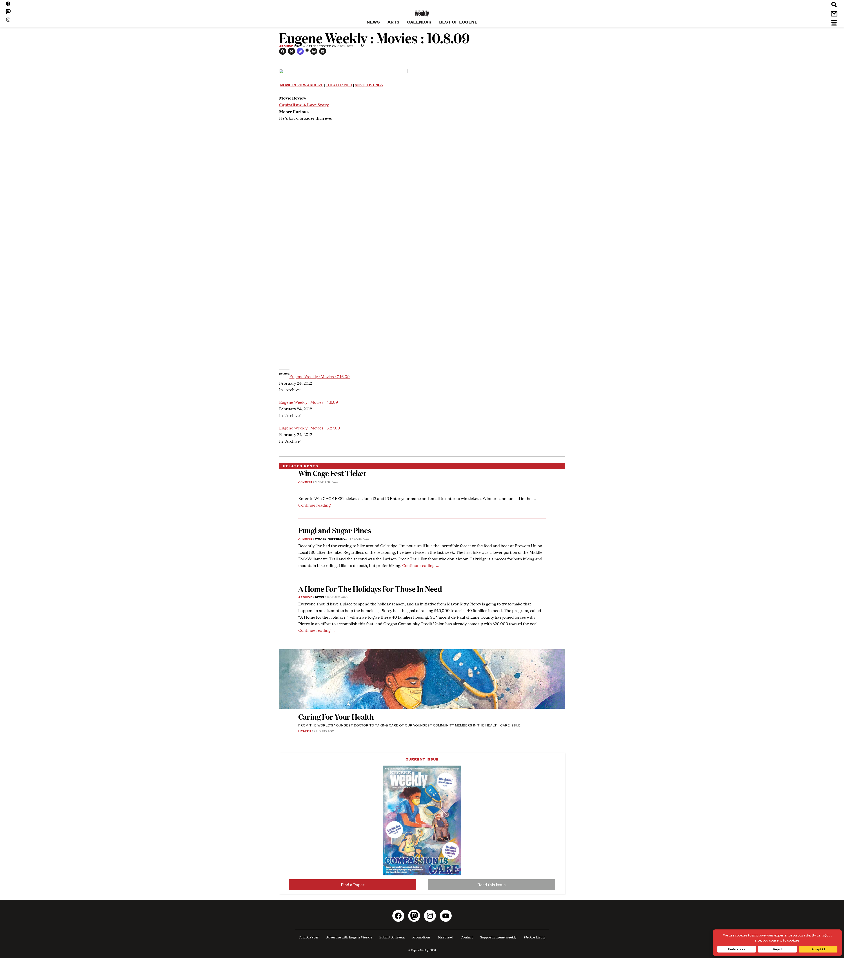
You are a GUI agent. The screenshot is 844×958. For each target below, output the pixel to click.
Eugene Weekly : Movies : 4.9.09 (308, 402)
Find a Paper (352, 884)
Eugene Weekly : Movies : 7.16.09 (319, 376)
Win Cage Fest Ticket (332, 473)
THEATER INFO (339, 85)
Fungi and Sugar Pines (334, 530)
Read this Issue (491, 884)
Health (304, 731)
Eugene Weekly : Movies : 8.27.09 (309, 428)
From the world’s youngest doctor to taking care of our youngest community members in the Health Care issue (409, 725)
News (319, 597)
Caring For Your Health (336, 716)
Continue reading (316, 505)
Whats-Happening (330, 538)
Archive (286, 46)
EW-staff (308, 46)
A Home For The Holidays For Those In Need (370, 588)
